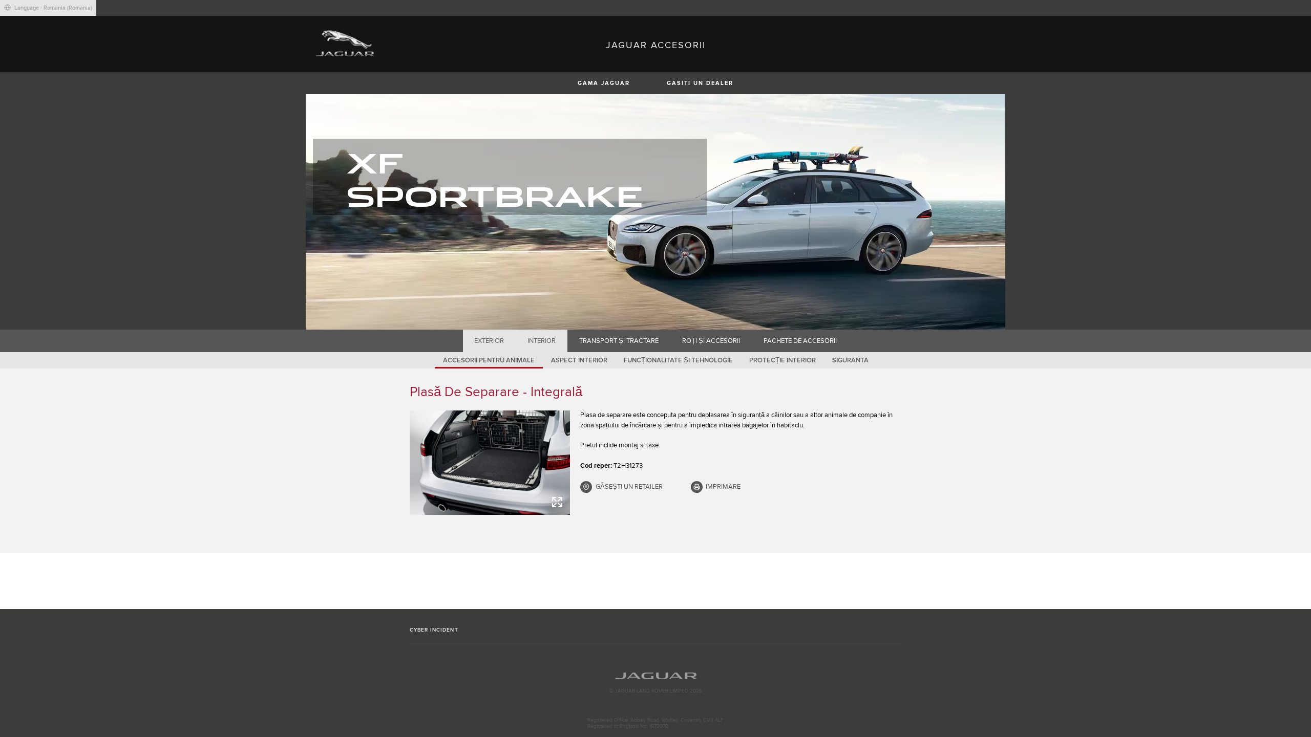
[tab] (489, 341)
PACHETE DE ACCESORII (800, 341)
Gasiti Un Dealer (700, 83)
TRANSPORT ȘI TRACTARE (619, 341)
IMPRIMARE (723, 487)
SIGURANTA (850, 360)
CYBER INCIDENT (434, 630)
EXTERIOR (489, 341)
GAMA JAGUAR (604, 83)
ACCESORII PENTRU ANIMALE (489, 360)
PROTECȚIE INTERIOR (782, 360)
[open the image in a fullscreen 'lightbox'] (490, 462)
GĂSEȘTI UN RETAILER (629, 487)
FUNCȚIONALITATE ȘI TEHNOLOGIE (678, 360)
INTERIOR (541, 341)
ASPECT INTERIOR (579, 360)
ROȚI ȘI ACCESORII (711, 341)
